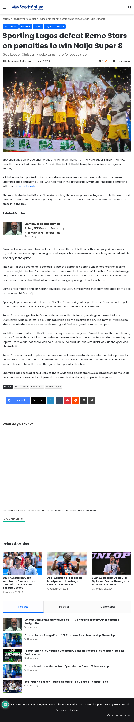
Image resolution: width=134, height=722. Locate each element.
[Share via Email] (83, 400)
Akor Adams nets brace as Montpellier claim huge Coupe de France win (64, 581)
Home (8, 19)
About (78, 704)
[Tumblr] (59, 400)
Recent (23, 607)
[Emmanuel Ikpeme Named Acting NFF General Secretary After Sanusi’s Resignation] (12, 228)
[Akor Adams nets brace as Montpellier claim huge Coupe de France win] (67, 563)
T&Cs (125, 704)
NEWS (38, 26)
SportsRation (66, 704)
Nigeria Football (55, 26)
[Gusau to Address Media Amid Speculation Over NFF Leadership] (12, 671)
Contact (88, 704)
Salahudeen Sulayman (18, 61)
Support (98, 704)
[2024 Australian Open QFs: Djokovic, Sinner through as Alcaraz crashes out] (111, 563)
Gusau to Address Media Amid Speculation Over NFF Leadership (66, 666)
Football (25, 26)
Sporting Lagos (53, 386)
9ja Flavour (20, 19)
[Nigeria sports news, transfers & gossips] (27, 7)
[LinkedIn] (50, 400)
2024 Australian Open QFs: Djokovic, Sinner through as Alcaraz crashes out (110, 581)
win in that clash (24, 186)
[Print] (91, 400)
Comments (108, 607)
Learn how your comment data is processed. (72, 510)
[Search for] (129, 9)
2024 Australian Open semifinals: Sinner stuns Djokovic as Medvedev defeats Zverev (19, 583)
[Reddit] (75, 400)
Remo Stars (37, 386)
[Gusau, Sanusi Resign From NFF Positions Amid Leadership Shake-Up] (12, 640)
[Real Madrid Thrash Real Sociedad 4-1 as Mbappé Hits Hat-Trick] (12, 686)
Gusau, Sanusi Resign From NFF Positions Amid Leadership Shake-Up (69, 635)
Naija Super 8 (21, 386)
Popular (64, 607)
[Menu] (4, 9)
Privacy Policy (112, 704)
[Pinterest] (67, 400)
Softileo (74, 710)
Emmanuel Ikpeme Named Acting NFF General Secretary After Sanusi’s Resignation (44, 228)
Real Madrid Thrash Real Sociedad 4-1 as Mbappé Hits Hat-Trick (66, 681)
